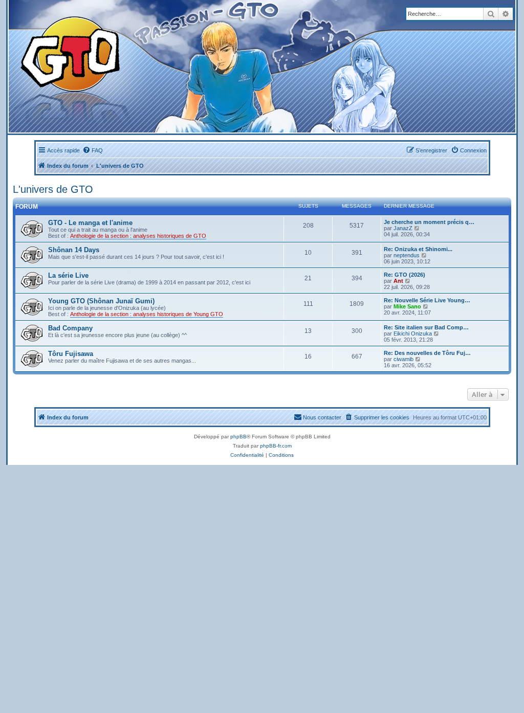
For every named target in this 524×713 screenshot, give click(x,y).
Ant (398, 281)
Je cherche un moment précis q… (429, 222)
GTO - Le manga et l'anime (90, 223)
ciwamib (403, 359)
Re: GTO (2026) (404, 275)
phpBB (238, 436)
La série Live (68, 275)
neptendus (407, 255)
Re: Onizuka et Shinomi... (418, 249)
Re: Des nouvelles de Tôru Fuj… (427, 353)
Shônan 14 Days (73, 250)
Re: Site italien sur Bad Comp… (426, 327)
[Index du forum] (173, 66)
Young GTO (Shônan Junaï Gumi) (101, 301)
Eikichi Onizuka (413, 333)
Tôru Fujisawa (70, 354)
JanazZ (403, 228)
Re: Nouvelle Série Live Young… (427, 300)
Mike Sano (407, 306)
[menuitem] (92, 150)
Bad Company (70, 328)
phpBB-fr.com (276, 446)
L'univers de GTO (53, 189)
